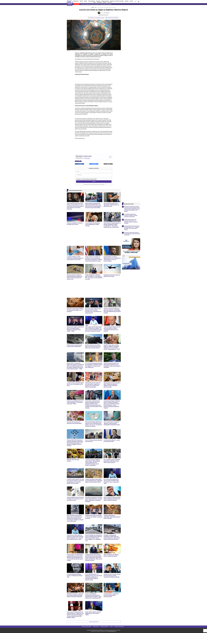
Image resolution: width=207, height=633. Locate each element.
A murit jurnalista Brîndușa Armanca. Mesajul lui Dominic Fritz (74, 575)
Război (85, 1)
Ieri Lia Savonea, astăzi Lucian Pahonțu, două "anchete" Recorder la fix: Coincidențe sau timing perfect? (93, 311)
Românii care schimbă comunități (117, 1)
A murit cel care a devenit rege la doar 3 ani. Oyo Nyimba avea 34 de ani (75, 384)
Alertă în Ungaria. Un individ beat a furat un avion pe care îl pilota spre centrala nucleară (93, 346)
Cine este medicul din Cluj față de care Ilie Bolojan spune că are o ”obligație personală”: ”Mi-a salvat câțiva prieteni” (132, 227)
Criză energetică (91, 1)
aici (84, 138)
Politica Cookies (96, 626)
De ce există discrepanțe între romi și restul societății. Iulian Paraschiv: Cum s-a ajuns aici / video (111, 481)
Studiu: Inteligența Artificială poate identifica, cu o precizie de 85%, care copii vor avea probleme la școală (93, 277)
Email (109, 163)
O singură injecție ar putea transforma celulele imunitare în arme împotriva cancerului (75, 258)
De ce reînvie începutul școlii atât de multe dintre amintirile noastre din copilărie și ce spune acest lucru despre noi (93, 365)
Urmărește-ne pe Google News (113, 17)
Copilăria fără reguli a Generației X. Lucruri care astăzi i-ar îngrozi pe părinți (93, 517)
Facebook (80, 163)
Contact (111, 626)
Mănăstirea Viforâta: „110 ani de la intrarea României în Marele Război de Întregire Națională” (75, 595)
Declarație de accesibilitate (119, 626)
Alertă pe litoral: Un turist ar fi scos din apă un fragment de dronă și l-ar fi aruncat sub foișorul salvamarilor (92, 385)
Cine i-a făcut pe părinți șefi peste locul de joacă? (93, 440)
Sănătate (127, 1)
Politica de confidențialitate (86, 626)
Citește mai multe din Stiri (93, 621)
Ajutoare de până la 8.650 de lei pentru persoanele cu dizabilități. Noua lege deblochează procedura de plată (112, 311)
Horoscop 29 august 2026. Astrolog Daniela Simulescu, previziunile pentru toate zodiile (132, 233)
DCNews (70, 3)
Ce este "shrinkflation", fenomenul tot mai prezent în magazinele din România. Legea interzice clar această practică (93, 596)
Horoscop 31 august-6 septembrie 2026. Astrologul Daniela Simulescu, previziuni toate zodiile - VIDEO (75, 329)
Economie (98, 1)
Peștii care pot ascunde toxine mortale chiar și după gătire (74, 345)
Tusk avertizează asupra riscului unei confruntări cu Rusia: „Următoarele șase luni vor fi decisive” (112, 329)
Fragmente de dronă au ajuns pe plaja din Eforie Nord (112, 275)
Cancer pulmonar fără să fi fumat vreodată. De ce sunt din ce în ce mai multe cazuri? (75, 499)
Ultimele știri (75, 1)
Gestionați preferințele (104, 626)
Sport (95, 2)
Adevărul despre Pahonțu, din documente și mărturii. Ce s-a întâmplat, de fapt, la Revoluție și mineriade (112, 365)
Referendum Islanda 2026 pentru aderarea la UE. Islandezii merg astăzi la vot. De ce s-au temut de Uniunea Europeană (93, 424)
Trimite (93, 181)
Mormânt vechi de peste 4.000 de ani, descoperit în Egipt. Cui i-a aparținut (75, 310)
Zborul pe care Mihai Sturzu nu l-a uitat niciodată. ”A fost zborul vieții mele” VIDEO (75, 402)
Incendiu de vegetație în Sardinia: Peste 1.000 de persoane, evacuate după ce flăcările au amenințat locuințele (93, 499)
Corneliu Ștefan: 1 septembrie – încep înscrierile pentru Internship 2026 (111, 595)
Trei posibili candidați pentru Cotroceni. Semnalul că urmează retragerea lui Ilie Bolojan (130, 215)
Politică (81, 1)
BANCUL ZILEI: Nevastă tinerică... (73, 460)
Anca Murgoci (106, 12)
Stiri (95, 7)
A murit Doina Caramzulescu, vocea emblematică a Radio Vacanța (92, 224)
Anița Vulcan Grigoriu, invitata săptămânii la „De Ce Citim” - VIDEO (93, 613)
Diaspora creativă (105, 1)
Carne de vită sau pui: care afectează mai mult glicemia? (74, 422)
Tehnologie (99, 2)
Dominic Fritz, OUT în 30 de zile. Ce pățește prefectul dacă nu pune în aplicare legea (95, 4)
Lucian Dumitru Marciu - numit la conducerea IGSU (112, 440)
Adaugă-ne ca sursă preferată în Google (97, 17)
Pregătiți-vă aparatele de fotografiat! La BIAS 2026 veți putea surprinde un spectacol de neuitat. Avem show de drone (112, 537)
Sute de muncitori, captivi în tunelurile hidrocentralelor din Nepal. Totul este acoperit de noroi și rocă (74, 277)
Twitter (94, 163)
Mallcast (104, 2)
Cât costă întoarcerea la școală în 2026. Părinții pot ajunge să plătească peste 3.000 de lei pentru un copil (112, 385)
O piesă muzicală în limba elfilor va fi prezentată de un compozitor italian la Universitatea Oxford (93, 480)
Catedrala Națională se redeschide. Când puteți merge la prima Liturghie (112, 517)
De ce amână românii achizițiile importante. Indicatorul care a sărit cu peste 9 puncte (112, 461)
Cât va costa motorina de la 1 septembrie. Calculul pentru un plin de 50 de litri (111, 205)
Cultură (131, 1)
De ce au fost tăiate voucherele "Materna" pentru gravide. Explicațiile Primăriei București (112, 423)
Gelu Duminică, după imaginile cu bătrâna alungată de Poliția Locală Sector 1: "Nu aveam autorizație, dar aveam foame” (112, 225)
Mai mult (110, 2)
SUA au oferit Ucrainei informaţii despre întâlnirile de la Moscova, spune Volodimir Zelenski (112, 499)
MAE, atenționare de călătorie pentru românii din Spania (111, 555)
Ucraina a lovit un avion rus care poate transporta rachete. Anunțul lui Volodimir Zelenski (112, 575)
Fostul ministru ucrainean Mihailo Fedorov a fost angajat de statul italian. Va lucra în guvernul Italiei (112, 259)
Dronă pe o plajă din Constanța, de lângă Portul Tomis (75, 223)
